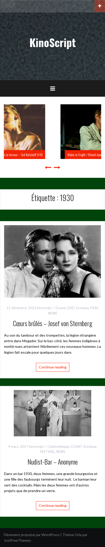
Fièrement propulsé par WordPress (32, 534)
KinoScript (52, 42)
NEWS (52, 313)
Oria (78, 534)
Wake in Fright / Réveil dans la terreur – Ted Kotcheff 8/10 (57, 154)
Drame (61, 308)
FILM (94, 308)
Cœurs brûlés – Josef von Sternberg (52, 323)
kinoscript (44, 308)
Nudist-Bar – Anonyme (53, 462)
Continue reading (53, 367)
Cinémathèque (58, 446)
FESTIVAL (47, 452)
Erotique (82, 308)
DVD (71, 308)
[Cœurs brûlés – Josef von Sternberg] (52, 261)
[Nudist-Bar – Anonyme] (52, 412)
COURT (76, 446)
